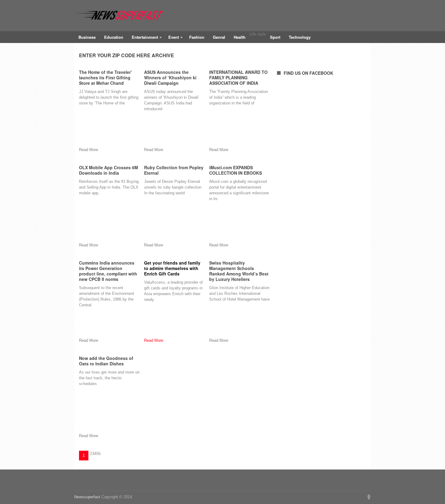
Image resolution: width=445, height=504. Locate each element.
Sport (275, 37)
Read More (153, 340)
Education (113, 37)
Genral (219, 37)
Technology (300, 37)
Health (240, 37)
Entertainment (147, 37)
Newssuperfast (87, 497)
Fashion (196, 37)
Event (175, 37)
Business (87, 37)
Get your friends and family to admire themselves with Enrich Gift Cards (172, 268)
